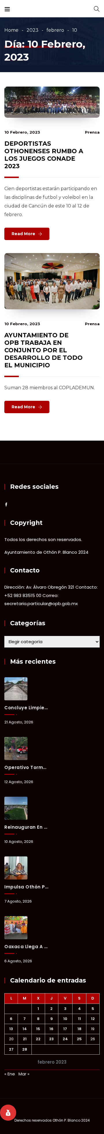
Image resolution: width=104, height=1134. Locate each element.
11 (79, 1018)
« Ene (9, 1074)
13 (11, 1029)
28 (24, 1049)
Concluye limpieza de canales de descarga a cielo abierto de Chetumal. (26, 708)
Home (11, 30)
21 (25, 1039)
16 (51, 1029)
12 (93, 1018)
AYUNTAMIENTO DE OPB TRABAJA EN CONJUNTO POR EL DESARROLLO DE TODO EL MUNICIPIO (43, 350)
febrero (55, 30)
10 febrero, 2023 (22, 132)
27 (11, 1049)
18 (79, 1029)
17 (65, 1029)
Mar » (23, 1074)
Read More (23, 233)
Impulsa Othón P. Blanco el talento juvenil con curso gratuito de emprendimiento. (26, 887)
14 (25, 1029)
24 (65, 1039)
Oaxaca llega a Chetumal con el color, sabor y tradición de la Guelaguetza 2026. (26, 947)
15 (38, 1029)
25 (79, 1039)
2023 (32, 30)
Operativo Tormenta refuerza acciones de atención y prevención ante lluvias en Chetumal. (26, 767)
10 (65, 1018)
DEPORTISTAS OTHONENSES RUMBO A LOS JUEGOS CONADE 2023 (43, 155)
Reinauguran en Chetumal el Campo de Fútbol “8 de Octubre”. (26, 827)
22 (38, 1039)
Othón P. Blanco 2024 (71, 1120)
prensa (92, 132)
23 (51, 1039)
